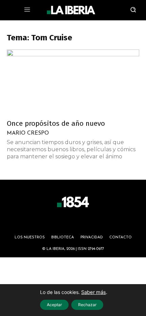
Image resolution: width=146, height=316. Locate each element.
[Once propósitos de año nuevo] (73, 82)
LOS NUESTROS (30, 237)
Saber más (93, 292)
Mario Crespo (28, 133)
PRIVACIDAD (91, 237)
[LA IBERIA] (70, 10)
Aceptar (54, 304)
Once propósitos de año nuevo (56, 123)
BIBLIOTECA (62, 237)
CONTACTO (120, 237)
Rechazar (87, 304)
